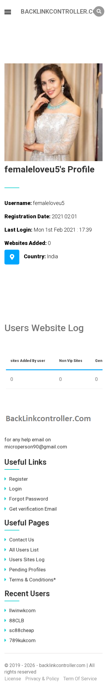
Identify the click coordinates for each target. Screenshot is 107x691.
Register (18, 479)
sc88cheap (21, 630)
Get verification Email (33, 509)
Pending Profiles (27, 570)
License (12, 679)
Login (15, 489)
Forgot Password (28, 499)
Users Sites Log (27, 559)
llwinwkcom (22, 610)
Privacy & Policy (42, 679)
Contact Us (21, 540)
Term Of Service (80, 679)
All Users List (24, 550)
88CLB (16, 620)
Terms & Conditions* (32, 580)
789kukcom (22, 640)
